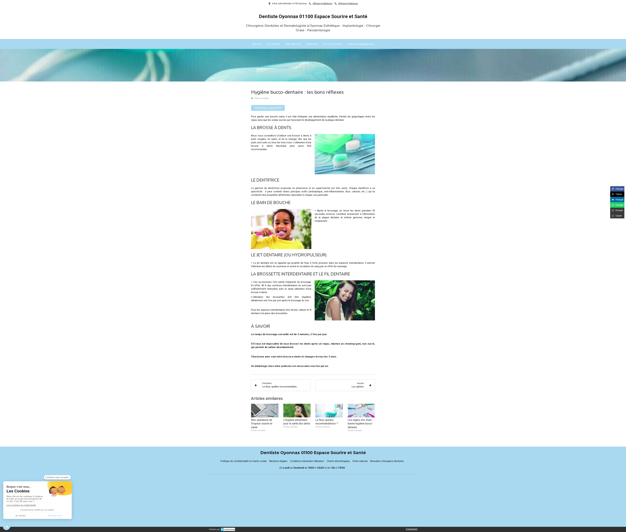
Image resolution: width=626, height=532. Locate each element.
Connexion (411, 529)
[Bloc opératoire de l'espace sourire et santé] (264, 410)
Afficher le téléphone (322, 3)
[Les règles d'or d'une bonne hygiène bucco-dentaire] (361, 410)
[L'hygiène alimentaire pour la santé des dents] (297, 410)
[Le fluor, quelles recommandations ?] (329, 410)
